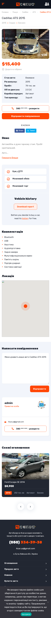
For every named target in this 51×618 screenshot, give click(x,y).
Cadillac (25, 12)
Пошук (15, 12)
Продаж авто (11, 569)
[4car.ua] (25, 4)
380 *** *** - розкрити (27, 108)
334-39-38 (25, 542)
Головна (5, 12)
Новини (8, 575)
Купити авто (11, 581)
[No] (48, 602)
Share (21, 131)
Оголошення (10, 563)
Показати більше (10, 158)
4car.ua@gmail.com (25, 548)
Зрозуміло (26, 614)
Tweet (32, 131)
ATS (34, 12)
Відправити (39, 389)
